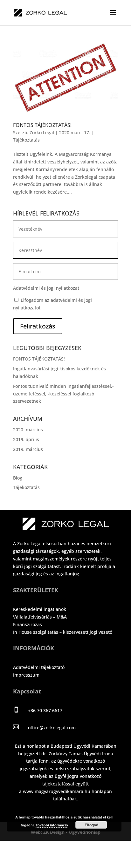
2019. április (26, 439)
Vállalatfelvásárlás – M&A (40, 617)
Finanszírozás (27, 624)
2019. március (28, 449)
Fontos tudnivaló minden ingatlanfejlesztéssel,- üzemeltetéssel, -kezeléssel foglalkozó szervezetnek (63, 393)
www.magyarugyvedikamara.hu (56, 791)
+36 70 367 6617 (45, 710)
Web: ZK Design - (50, 832)
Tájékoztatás (26, 140)
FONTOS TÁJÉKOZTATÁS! (42, 125)
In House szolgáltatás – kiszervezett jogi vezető (62, 632)
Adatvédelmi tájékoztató (39, 667)
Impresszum (26, 675)
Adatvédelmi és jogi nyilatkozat (46, 288)
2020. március (28, 430)
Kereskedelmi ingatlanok (39, 609)
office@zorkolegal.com (52, 728)
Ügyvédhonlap (84, 832)
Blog (17, 478)
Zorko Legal (42, 132)
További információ (52, 825)
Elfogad (91, 825)
